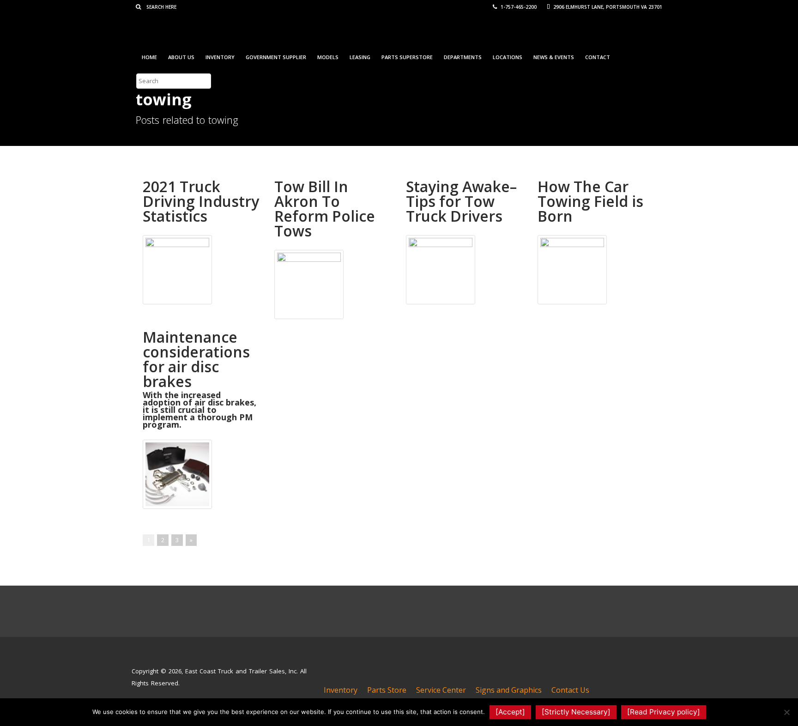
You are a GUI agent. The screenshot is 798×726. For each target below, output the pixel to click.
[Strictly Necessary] (576, 712)
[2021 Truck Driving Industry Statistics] (177, 269)
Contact (597, 57)
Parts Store (386, 690)
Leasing (360, 57)
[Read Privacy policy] (663, 712)
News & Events (553, 57)
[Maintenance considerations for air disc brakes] (177, 473)
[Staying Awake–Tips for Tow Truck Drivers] (440, 269)
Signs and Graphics (509, 690)
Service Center (441, 690)
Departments (463, 57)
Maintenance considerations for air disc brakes (196, 359)
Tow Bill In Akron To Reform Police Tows (324, 208)
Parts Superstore (407, 57)
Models (328, 57)
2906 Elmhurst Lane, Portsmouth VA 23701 (607, 7)
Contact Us (570, 690)
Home (149, 57)
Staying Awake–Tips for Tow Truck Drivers (461, 201)
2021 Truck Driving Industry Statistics (201, 201)
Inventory (220, 57)
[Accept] (510, 712)
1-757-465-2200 (518, 7)
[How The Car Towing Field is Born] (572, 269)
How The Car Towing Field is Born (590, 201)
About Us (181, 57)
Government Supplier (276, 57)
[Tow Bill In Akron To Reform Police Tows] (309, 283)
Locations (507, 57)
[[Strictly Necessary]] (786, 712)
